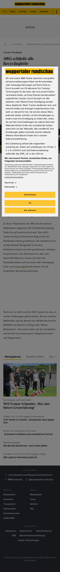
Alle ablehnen (30, 210)
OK (30, 203)
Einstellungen (30, 195)
